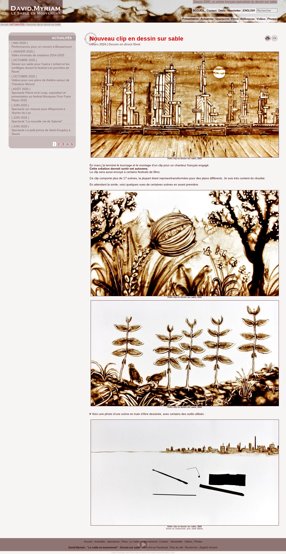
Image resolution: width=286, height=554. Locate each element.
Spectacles (113, 541)
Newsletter (177, 541)
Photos (198, 541)
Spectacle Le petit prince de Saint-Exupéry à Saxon (41, 130)
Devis (221, 10)
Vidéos (188, 541)
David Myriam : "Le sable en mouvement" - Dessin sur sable (104, 547)
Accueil (88, 541)
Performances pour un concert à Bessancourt (42, 44)
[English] (274, 40)
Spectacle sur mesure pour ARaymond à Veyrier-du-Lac (38, 109)
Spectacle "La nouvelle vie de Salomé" (37, 119)
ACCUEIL (199, 10)
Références (247, 18)
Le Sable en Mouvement (143, 541)
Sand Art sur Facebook (155, 547)
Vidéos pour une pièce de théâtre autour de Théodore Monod (40, 80)
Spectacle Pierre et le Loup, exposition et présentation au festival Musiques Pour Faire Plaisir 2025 (41, 94)
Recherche (191, 547)
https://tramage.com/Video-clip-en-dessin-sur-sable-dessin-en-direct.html (143, 552)
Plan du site (176, 547)
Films (125, 541)
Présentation (190, 18)
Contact (163, 541)
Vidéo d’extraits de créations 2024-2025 (38, 53)
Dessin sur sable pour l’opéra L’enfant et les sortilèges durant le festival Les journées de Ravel (41, 65)
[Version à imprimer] (268, 40)
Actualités (62, 38)
